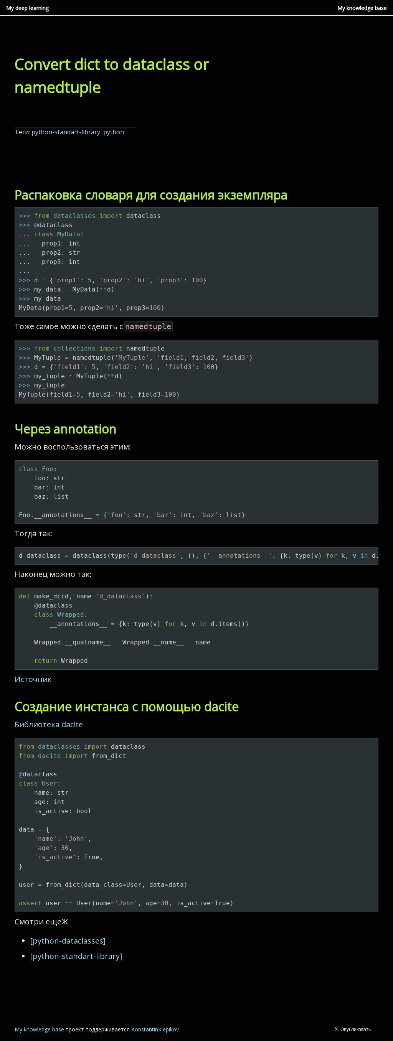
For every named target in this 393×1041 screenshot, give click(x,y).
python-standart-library (66, 132)
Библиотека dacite (49, 724)
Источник (33, 679)
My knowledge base (362, 8)
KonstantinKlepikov (155, 1029)
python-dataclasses (68, 941)
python (114, 132)
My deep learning (27, 8)
